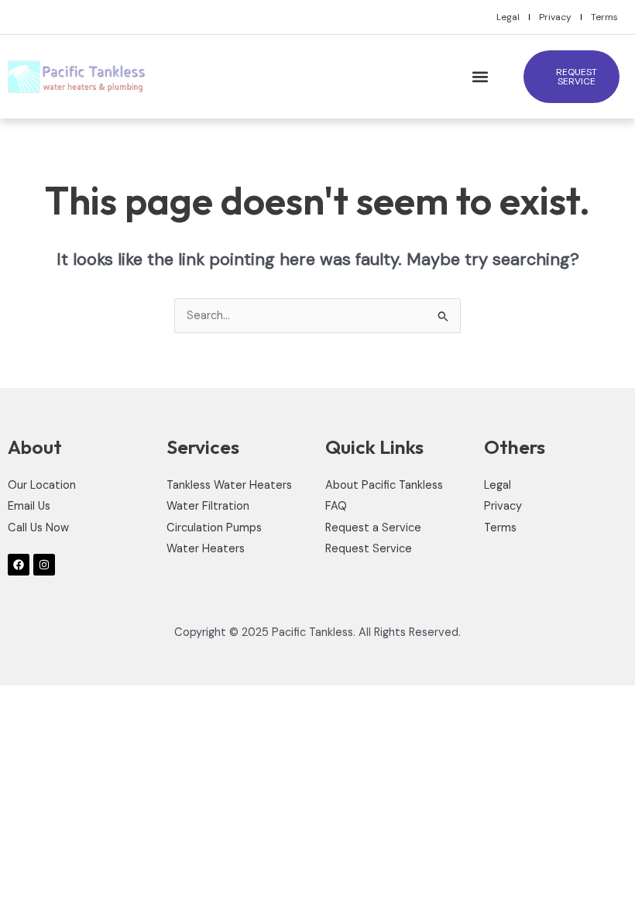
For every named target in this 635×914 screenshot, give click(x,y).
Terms (604, 17)
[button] (480, 77)
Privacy (555, 17)
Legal (508, 17)
